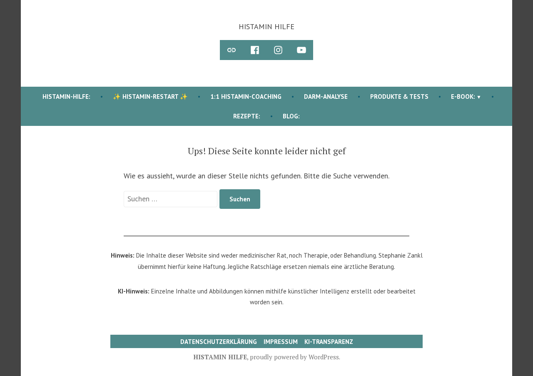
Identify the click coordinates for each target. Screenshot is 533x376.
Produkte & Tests (399, 96)
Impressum (281, 342)
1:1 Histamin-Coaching (245, 96)
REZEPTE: (246, 116)
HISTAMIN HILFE (266, 26)
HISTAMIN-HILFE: (66, 96)
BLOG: (291, 116)
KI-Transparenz (328, 342)
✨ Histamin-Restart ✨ (150, 96)
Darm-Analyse (326, 96)
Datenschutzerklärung (218, 342)
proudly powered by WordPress (294, 357)
